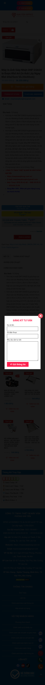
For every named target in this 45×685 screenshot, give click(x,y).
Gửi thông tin (19, 364)
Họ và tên (10, 325)
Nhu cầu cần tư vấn (14, 340)
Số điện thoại (12, 332)
